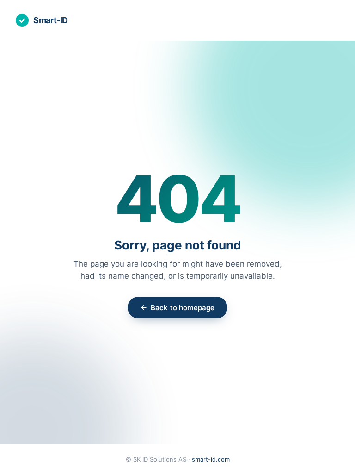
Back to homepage (178, 307)
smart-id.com (211, 459)
